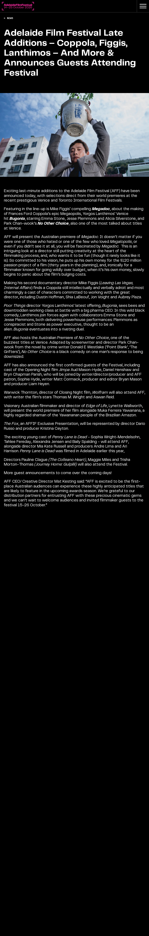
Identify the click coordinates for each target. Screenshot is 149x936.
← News (8, 18)
